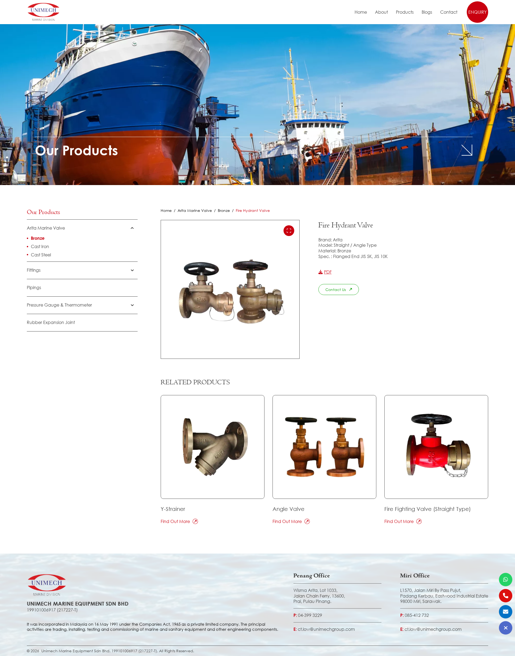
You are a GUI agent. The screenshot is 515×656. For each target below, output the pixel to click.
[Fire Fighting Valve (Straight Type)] (436, 447)
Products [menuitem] (405, 12)
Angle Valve (288, 509)
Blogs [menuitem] (427, 12)
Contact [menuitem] (448, 12)
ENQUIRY (477, 12)
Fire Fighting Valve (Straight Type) (427, 509)
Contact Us (335, 289)
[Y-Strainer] (212, 447)
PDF (328, 272)
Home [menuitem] (361, 12)
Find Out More (175, 521)
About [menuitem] (381, 12)
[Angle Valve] (324, 447)
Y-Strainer (173, 509)
